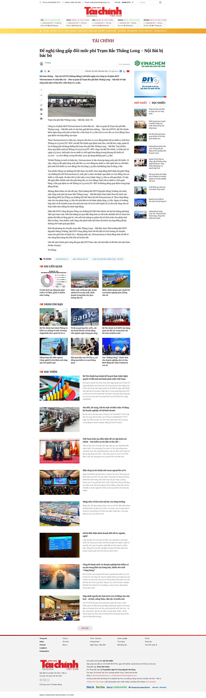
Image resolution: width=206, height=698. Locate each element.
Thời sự (45, 31)
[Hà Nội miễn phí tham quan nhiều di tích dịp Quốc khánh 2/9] (140, 137)
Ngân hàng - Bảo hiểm (97, 31)
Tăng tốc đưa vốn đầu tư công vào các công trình (157, 111)
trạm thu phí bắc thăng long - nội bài (108, 259)
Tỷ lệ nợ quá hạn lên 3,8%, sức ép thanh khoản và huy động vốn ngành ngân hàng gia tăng (84, 330)
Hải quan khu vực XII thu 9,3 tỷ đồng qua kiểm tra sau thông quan (84, 360)
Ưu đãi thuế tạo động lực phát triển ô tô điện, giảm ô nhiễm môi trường (52, 292)
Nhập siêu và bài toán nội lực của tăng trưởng (104, 501)
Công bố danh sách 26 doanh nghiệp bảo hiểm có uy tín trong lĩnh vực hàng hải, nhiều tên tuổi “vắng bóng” (106, 567)
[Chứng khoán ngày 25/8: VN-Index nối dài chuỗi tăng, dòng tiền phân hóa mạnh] (140, 215)
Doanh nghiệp (111, 31)
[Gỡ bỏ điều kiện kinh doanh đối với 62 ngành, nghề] (60, 545)
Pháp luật (148, 31)
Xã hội (141, 31)
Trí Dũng (48, 63)
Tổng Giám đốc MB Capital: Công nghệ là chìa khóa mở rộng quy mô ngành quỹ (53, 360)
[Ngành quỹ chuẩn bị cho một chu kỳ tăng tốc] (140, 202)
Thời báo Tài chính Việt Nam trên (96, 71)
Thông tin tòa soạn (95, 682)
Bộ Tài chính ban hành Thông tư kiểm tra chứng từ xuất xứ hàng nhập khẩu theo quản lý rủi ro (53, 330)
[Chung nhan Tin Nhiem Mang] (51, 684)
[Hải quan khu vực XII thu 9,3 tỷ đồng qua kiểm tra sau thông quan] (85, 346)
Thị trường (122, 31)
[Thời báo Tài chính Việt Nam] (103, 11)
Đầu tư (60, 31)
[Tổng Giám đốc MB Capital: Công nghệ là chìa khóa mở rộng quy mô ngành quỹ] (53, 346)
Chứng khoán (82, 31)
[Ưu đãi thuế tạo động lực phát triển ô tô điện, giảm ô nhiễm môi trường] (53, 279)
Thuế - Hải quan (70, 31)
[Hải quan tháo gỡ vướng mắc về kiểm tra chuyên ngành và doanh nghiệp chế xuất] (140, 177)
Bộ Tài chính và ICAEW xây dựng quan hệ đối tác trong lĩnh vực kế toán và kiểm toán (116, 330)
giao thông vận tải (80, 259)
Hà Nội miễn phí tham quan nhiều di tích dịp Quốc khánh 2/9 (157, 136)
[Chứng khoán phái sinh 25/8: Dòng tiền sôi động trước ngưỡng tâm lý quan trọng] (140, 150)
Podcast (43, 645)
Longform (43, 648)
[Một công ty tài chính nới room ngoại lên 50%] (60, 482)
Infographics (44, 651)
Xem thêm (84, 628)
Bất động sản (132, 31)
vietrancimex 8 (62, 259)
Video (42, 641)
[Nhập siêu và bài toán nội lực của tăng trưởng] (60, 513)
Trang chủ (43, 638)
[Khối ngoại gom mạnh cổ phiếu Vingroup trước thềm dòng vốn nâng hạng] (140, 125)
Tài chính (53, 31)
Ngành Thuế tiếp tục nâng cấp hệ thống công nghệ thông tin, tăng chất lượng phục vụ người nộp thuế (157, 163)
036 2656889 (151, 682)
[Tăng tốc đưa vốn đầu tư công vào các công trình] (140, 112)
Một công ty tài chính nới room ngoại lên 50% (104, 470)
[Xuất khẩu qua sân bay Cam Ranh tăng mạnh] (140, 190)
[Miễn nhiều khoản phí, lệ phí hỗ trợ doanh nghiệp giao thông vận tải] (116, 279)
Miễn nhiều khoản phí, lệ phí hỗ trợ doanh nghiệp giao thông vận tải (116, 292)
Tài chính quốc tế (160, 31)
